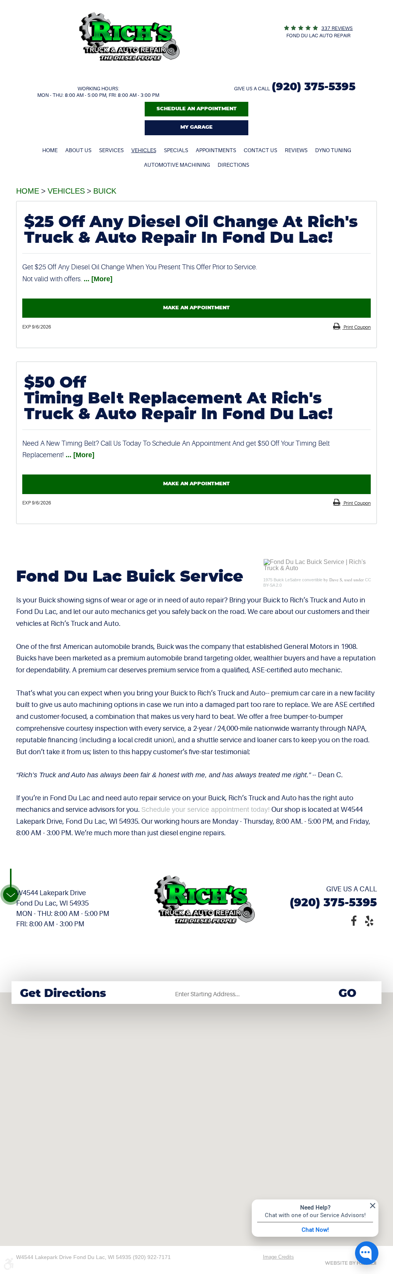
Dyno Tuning (333, 150)
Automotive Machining (177, 165)
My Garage (196, 127)
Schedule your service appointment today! (205, 809)
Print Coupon (356, 327)
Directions (233, 165)
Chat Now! (315, 1229)
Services (111, 150)
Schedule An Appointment (197, 108)
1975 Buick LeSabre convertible (292, 579)
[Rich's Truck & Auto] (129, 73)
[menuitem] (49, 150)
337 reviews (337, 28)
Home (50, 150)
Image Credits (278, 1257)
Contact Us (260, 150)
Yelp (369, 920)
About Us (78, 150)
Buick (104, 191)
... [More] (97, 279)
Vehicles (143, 150)
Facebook (354, 920)
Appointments (216, 150)
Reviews (296, 150)
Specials (176, 150)
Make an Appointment (196, 307)
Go (348, 993)
